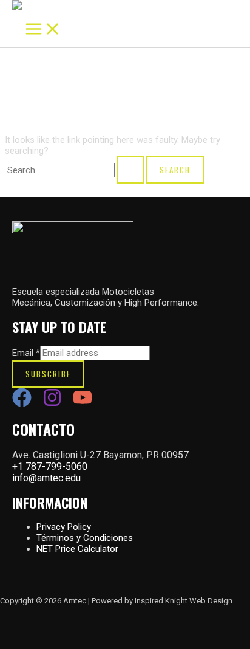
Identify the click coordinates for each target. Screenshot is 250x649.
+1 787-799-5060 (49, 466)
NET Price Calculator (77, 548)
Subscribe (48, 374)
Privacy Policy (63, 526)
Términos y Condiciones (84, 537)
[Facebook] (22, 404)
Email (26, 353)
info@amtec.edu (46, 478)
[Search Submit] (130, 170)
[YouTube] (82, 404)
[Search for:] (75, 170)
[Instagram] (52, 404)
